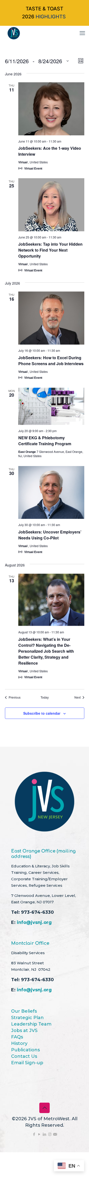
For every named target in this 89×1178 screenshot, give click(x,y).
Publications (25, 1050)
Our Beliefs (24, 1011)
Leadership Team (31, 1024)
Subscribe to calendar (41, 713)
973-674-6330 (37, 912)
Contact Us (24, 1056)
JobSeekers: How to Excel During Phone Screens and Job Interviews (51, 360)
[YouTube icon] (39, 1134)
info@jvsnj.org (34, 922)
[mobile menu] (82, 33)
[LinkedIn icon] (44, 1134)
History (19, 1043)
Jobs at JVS (24, 1030)
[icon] (55, 1134)
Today (45, 697)
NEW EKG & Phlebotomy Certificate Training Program (44, 440)
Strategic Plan (27, 1017)
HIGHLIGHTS (51, 17)
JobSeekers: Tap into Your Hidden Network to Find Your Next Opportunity (50, 250)
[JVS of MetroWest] (14, 33)
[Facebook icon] (34, 1134)
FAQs (17, 1037)
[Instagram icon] (50, 1134)
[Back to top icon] (44, 1108)
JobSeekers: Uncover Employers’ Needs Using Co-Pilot (49, 535)
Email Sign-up (27, 1062)
